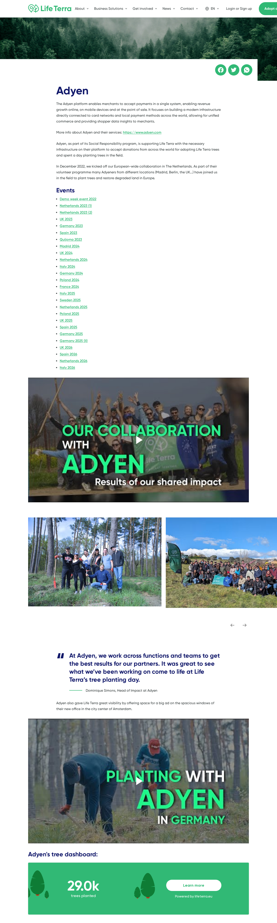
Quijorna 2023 (71, 239)
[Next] (244, 625)
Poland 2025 (69, 314)
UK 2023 (66, 219)
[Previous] (232, 625)
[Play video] (138, 440)
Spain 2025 (68, 327)
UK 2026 (66, 347)
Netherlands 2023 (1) (76, 206)
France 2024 (69, 287)
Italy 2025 (67, 293)
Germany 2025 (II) (74, 341)
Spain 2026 (68, 354)
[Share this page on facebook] (217, 66)
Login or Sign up (239, 8)
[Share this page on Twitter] (230, 66)
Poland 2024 (69, 280)
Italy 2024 (67, 266)
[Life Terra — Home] (49, 8)
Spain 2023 (68, 233)
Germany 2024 (71, 273)
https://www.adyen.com (142, 132)
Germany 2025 (71, 334)
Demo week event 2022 (78, 199)
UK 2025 (66, 320)
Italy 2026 (67, 368)
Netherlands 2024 (73, 260)
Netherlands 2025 (73, 307)
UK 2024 (66, 253)
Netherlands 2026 (73, 361)
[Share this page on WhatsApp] (243, 66)
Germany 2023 (71, 226)
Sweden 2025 (70, 300)
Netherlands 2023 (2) (76, 212)
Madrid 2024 (69, 246)
